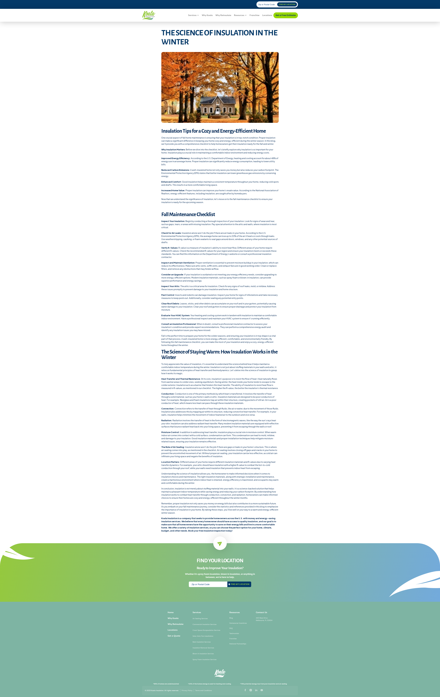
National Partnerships (237, 644)
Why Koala (207, 15)
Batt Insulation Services (202, 642)
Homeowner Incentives (238, 623)
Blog (231, 618)
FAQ (231, 628)
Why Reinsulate (223, 15)
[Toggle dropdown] (198, 15)
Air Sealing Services (200, 619)
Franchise (254, 15)
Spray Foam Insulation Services (204, 660)
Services (192, 15)
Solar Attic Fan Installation (203, 636)
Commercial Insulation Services (204, 624)
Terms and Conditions (203, 690)
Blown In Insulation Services (203, 654)
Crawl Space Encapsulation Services (206, 630)
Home (171, 612)
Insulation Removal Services (203, 648)
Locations (267, 15)
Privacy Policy (187, 690)
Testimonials (234, 633)
